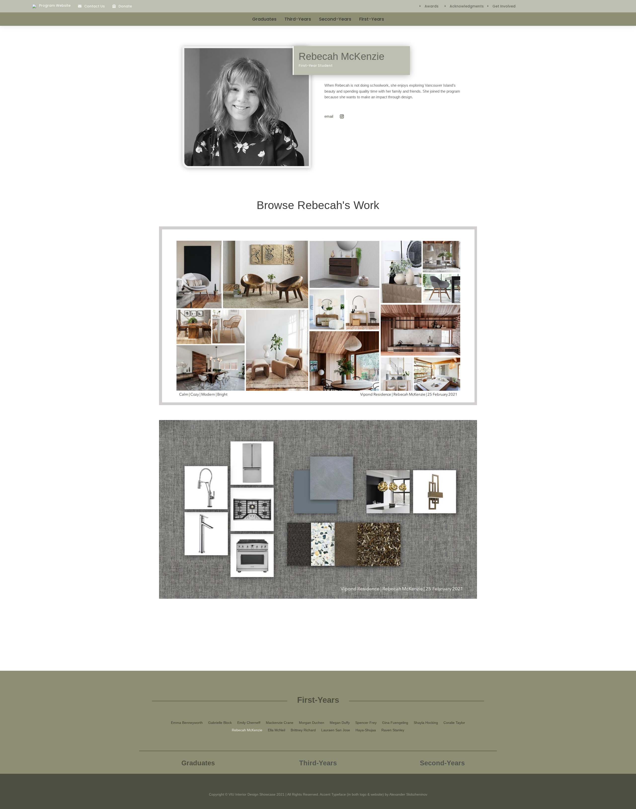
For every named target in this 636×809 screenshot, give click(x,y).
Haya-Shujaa (366, 730)
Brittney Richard (303, 730)
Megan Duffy (340, 722)
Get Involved (504, 6)
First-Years (371, 19)
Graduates (264, 19)
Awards (431, 6)
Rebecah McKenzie (247, 730)
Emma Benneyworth (187, 722)
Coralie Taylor (454, 722)
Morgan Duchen (311, 722)
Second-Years (335, 19)
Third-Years (297, 19)
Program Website (55, 5)
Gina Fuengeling (395, 722)
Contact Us (94, 6)
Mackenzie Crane (279, 722)
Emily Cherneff (248, 722)
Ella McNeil (276, 730)
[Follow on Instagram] (342, 116)
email (328, 116)
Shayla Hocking (426, 722)
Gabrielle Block (220, 722)
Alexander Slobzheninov (408, 794)
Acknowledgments (467, 6)
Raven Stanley (392, 730)
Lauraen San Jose (335, 730)
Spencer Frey (366, 722)
